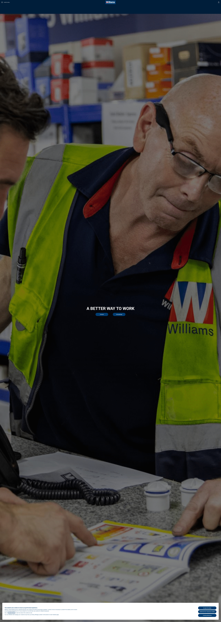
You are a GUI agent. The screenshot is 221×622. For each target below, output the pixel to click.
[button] (218, 2)
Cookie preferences (207, 615)
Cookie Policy (11, 612)
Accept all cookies (207, 608)
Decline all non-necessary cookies (207, 611)
